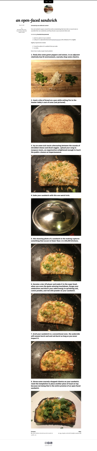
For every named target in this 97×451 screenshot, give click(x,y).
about (50, 1)
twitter (53, 39)
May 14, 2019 (21, 25)
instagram (57, 39)
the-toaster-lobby (20, 29)
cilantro (23, 32)
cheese (20, 30)
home (46, 1)
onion (23, 30)
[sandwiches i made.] (48, 9)
